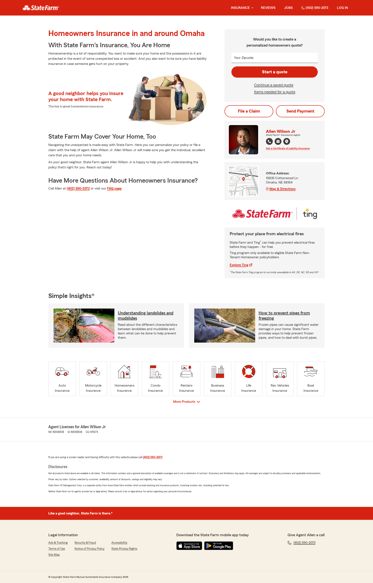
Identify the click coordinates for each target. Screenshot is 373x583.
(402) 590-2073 (317, 7)
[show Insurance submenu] (251, 7)
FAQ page (114, 188)
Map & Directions (282, 189)
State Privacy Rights (124, 548)
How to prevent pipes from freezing (284, 315)
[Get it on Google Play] (218, 545)
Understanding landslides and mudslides (145, 315)
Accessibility (119, 542)
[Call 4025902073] (269, 141)
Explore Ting (239, 265)
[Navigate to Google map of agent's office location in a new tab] (286, 141)
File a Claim (249, 111)
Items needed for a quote (274, 92)
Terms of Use (56, 548)
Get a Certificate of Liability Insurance (288, 148)
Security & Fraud (85, 542)
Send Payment (300, 111)
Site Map (54, 554)
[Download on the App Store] (189, 545)
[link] (41, 7)
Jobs (288, 7)
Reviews (268, 7)
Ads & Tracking (58, 542)
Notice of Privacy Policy (89, 548)
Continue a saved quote (273, 85)
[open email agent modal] (278, 142)
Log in (342, 7)
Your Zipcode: (244, 58)
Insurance (240, 7)
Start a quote (274, 72)
